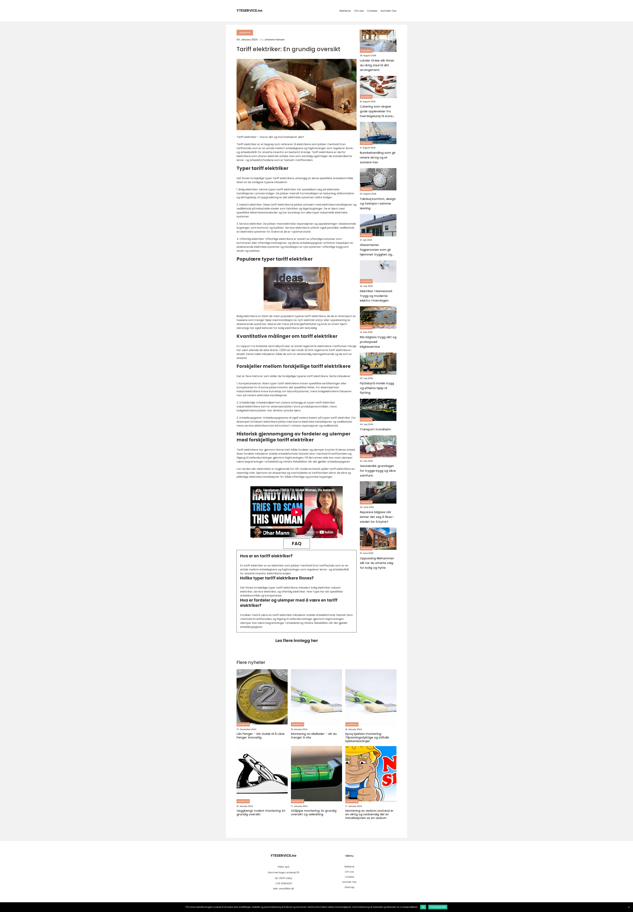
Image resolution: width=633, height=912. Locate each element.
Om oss (359, 11)
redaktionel (244, 32)
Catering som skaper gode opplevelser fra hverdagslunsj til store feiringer (376, 112)
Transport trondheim (375, 429)
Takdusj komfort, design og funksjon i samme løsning (378, 203)
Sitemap (349, 887)
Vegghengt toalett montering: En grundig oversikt (261, 812)
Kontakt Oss (388, 11)
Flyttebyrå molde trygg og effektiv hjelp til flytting (377, 388)
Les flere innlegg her (296, 640)
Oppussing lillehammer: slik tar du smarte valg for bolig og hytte (377, 563)
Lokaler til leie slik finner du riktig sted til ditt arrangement (377, 65)
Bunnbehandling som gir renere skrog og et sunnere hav (378, 157)
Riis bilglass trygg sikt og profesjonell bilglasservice (378, 342)
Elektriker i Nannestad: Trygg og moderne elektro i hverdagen (376, 296)
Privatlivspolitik (438, 907)
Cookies (372, 11)
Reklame (345, 11)
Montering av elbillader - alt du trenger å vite (314, 735)
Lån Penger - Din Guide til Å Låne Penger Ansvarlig (261, 735)
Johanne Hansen (274, 39)
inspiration (366, 50)
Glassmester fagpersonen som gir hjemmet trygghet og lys (376, 250)
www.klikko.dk (286, 888)
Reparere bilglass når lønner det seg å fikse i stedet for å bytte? (376, 517)
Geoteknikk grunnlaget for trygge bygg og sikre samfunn (378, 471)
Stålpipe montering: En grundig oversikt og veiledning (313, 812)
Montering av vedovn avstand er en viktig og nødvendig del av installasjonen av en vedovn (369, 814)
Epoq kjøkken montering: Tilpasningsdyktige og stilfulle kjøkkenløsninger (367, 737)
